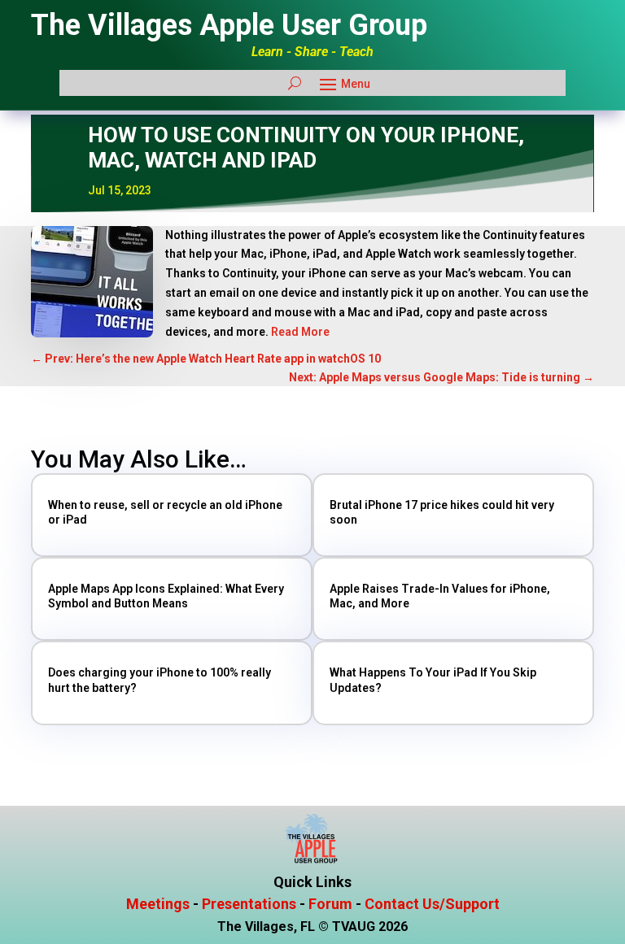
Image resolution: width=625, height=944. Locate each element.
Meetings (158, 903)
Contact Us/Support (432, 903)
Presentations (249, 903)
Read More (299, 331)
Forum (330, 903)
